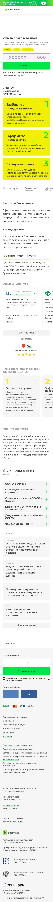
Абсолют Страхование (22, 291)
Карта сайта (8, 732)
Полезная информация (14, 725)
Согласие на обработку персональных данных (25, 753)
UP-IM (20, 821)
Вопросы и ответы (11, 728)
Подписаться (26, 671)
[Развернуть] (48, 679)
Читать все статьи (26, 625)
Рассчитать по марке (13, 76)
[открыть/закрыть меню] (44, 10)
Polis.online (10, 644)
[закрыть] (48, 3)
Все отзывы (26, 339)
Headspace (18, 819)
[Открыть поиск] (37, 10)
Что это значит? (36, 898)
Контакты (7, 736)
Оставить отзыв (26, 333)
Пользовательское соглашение (18, 745)
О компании (9, 721)
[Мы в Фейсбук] (29, 694)
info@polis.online (11, 805)
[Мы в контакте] (11, 694)
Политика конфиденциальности (18, 749)
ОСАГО (10, 322)
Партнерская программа (15, 717)
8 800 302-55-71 (10, 808)
